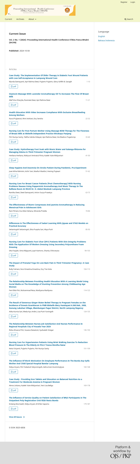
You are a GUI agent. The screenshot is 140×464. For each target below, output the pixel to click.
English (101, 36)
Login (132, 2)
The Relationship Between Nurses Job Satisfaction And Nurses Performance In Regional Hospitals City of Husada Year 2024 (46, 325)
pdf (14, 86)
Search (129, 19)
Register (124, 2)
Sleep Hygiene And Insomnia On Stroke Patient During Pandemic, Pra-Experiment (47, 167)
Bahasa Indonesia (106, 40)
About (32, 19)
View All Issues (15, 417)
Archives (20, 19)
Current (8, 19)
